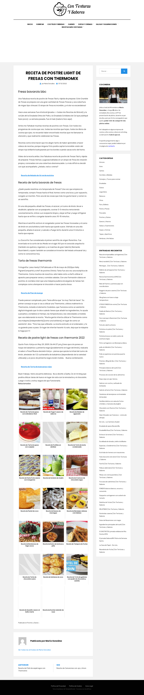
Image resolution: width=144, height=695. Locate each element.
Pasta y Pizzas (104, 209)
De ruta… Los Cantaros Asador (109, 422)
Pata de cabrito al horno (107, 325)
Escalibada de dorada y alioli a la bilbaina (112, 441)
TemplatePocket (70, 689)
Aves (101, 166)
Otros (101, 200)
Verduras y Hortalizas (106, 238)
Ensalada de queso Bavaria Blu (109, 426)
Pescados (102, 213)
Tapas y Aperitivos (105, 234)
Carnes (71, 24)
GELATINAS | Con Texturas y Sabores (111, 509)
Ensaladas (102, 183)
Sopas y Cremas (85, 24)
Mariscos (102, 196)
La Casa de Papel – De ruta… (108, 545)
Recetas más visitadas (72, 27)
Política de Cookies (75, 686)
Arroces (102, 162)
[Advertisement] (72, 44)
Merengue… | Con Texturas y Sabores (111, 266)
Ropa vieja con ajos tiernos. (108, 379)
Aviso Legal (89, 686)
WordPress (88, 689)
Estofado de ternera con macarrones (112, 452)
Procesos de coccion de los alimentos (112, 375)
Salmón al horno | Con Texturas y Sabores (113, 390)
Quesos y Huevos (105, 221)
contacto (111, 146)
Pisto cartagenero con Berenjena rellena (113, 343)
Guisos (101, 188)
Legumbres (103, 192)
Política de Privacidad (58, 686)
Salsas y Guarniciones (106, 24)
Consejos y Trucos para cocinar (109, 179)
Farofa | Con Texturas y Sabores (110, 464)
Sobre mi (40, 24)
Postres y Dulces (33, 623)
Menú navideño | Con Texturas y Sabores (113, 261)
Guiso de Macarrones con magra (110, 520)
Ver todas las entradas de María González (34, 650)
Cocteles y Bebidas (55, 24)
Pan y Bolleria (103, 205)
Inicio (30, 24)
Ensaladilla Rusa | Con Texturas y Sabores (113, 430)
